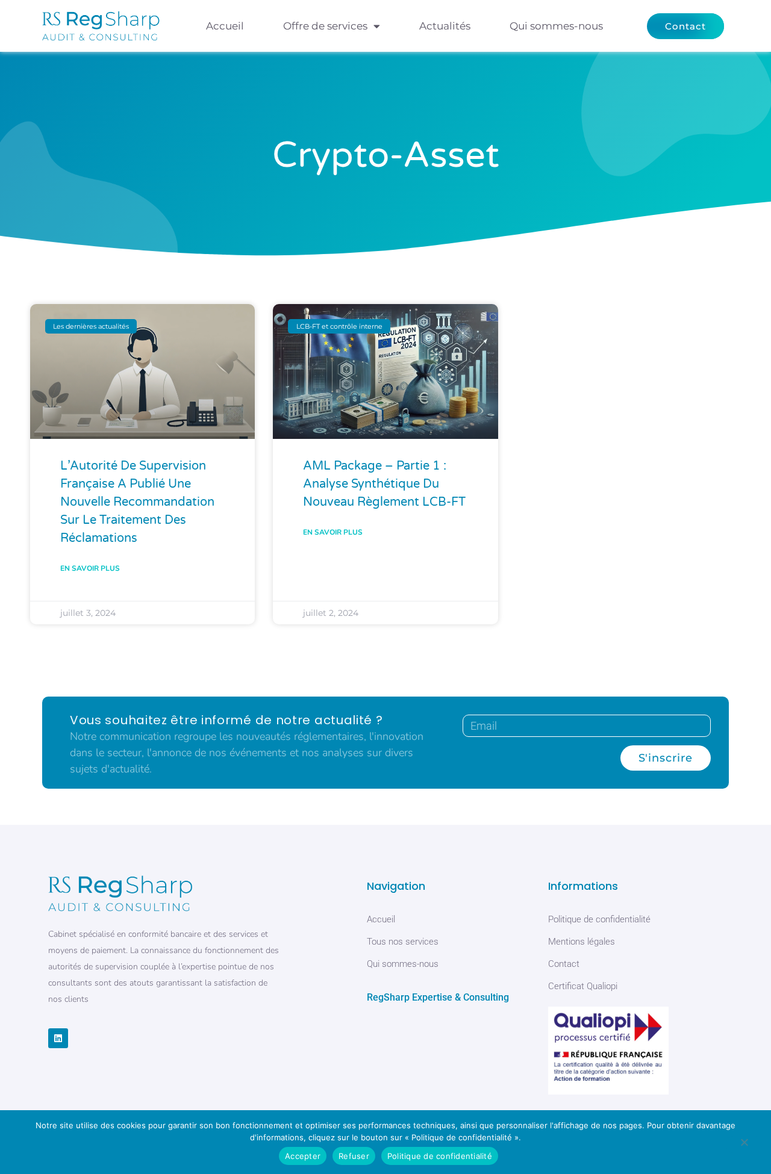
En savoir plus (90, 568)
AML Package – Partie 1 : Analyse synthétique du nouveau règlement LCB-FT (384, 484)
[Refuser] (744, 1144)
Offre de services (325, 26)
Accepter (302, 1156)
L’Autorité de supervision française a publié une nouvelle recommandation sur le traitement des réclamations (137, 502)
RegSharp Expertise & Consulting (438, 997)
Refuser (354, 1156)
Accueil (225, 26)
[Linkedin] (58, 1038)
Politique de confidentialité (439, 1156)
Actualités (444, 26)
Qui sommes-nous (556, 26)
